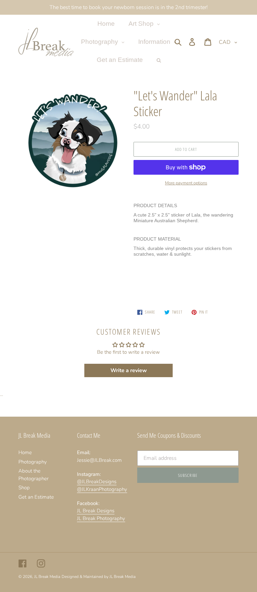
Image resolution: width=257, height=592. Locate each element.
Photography (32, 461)
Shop (24, 487)
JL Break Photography (101, 518)
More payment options (186, 183)
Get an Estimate (36, 497)
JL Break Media (47, 576)
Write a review (128, 370)
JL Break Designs (95, 510)
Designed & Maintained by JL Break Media (99, 576)
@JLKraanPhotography (102, 489)
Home (25, 452)
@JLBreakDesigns (96, 481)
